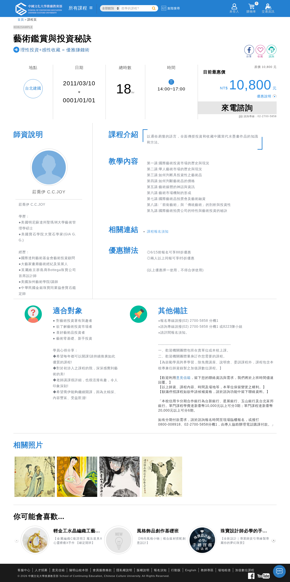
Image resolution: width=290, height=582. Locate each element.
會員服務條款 (102, 570)
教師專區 (207, 570)
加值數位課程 (244, 570)
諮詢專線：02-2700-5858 (260, 116)
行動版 (176, 570)
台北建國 (33, 88)
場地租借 (224, 570)
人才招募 (41, 570)
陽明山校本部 (78, 570)
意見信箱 (183, 378)
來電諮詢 (237, 107)
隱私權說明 (124, 570)
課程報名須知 (158, 231)
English (190, 570)
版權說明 (143, 570)
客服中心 (24, 570)
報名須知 (160, 570)
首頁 (21, 19)
